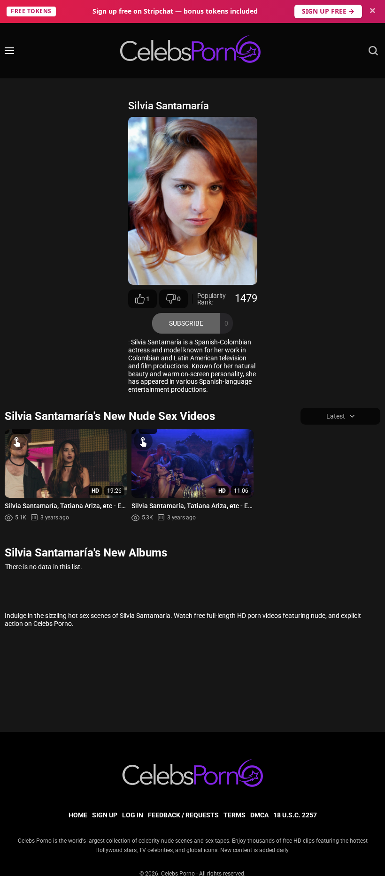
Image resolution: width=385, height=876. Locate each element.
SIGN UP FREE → (328, 11)
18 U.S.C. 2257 (295, 815)
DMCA (259, 815)
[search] (373, 51)
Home (78, 815)
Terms (234, 815)
